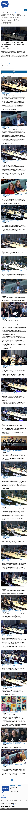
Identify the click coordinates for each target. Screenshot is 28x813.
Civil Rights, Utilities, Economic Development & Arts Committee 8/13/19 (12, 195)
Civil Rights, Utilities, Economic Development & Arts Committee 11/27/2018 (12, 687)
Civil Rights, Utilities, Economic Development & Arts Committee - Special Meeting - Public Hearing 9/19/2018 (13, 743)
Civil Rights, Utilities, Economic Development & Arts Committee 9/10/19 (12, 161)
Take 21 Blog (3, 797)
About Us (3, 795)
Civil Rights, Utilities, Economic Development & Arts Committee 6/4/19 (12, 318)
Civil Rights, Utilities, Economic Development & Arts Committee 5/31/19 (12, 366)
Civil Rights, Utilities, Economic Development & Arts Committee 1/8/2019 (12, 611)
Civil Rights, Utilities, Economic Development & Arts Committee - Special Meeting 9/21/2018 (12, 712)
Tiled (10, 76)
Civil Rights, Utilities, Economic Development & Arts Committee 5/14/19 (12, 422)
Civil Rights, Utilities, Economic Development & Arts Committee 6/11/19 (12, 294)
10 (7, 73)
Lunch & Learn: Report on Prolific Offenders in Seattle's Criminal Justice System (13, 393)
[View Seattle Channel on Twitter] (3, 806)
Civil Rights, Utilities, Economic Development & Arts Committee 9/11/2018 (12, 765)
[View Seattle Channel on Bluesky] (9, 806)
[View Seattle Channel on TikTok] (7, 806)
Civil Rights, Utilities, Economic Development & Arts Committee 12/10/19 (12, 93)
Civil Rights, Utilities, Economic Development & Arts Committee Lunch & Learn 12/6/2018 (12, 665)
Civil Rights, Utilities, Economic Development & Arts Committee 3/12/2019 (12, 537)
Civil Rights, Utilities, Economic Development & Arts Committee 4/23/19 (12, 451)
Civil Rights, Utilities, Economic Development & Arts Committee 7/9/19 (12, 249)
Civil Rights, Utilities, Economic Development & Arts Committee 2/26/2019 (12, 560)
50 (14, 73)
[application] (14, 34)
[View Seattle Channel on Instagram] (5, 806)
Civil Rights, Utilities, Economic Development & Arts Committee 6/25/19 (12, 271)
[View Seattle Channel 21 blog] (12, 806)
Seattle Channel (15, 786)
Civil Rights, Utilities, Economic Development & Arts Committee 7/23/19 (12, 221)
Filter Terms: (4, 67)
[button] (14, 33)
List (4, 76)
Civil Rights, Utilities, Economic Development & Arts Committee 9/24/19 (12, 127)
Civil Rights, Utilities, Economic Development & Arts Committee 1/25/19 (12, 587)
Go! (25, 10)
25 (10, 73)
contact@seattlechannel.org (9, 804)
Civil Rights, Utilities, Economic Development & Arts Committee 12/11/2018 (12, 635)
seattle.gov (6, 12)
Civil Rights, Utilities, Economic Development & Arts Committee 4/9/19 (12, 477)
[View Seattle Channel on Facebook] (2, 806)
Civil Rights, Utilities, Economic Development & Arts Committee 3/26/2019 (12, 506)
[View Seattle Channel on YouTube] (11, 806)
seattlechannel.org (20, 12)
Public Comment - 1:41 (5, 63)
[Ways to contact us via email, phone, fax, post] (14, 806)
